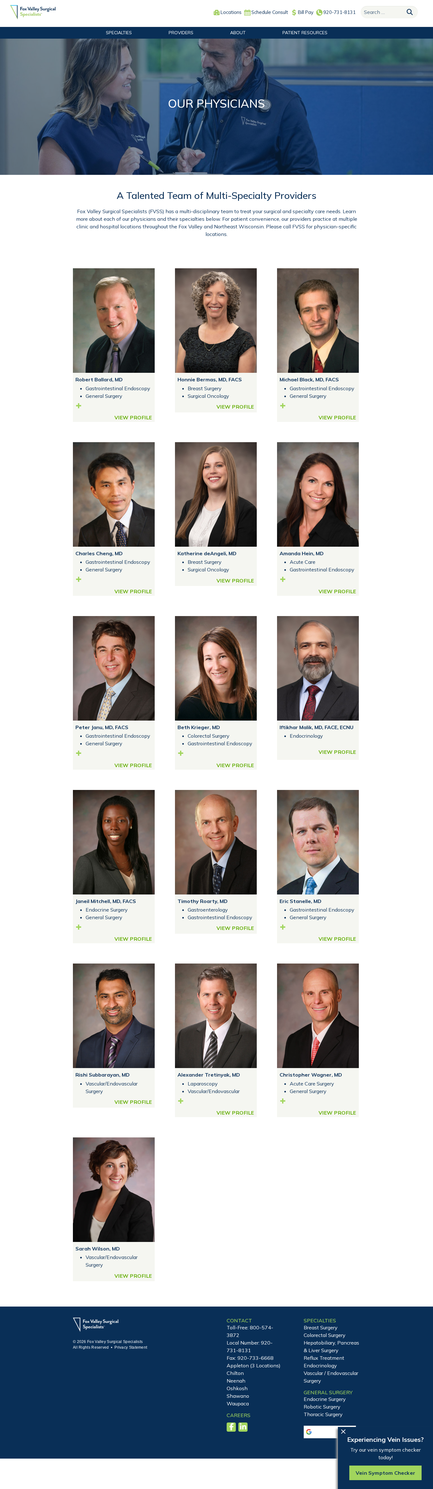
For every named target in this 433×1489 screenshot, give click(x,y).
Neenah (236, 1381)
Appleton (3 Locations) (254, 1365)
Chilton (235, 1373)
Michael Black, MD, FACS (309, 379)
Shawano (238, 1396)
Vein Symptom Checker (385, 1473)
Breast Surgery (321, 1327)
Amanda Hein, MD (302, 553)
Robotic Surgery (322, 1406)
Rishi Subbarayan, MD (102, 1075)
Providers (181, 32)
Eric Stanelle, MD (300, 901)
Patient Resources (304, 32)
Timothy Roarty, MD (203, 901)
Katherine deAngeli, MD (207, 553)
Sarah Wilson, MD (97, 1248)
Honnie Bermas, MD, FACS (210, 379)
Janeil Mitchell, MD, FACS (105, 901)
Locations (231, 12)
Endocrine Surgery (325, 1399)
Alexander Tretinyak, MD (209, 1075)
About (238, 32)
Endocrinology (320, 1365)
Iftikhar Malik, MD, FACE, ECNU (316, 727)
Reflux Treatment (324, 1358)
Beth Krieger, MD (199, 727)
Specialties (119, 32)
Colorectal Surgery (325, 1335)
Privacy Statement (130, 1347)
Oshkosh (237, 1388)
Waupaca (238, 1403)
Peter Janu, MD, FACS (101, 727)
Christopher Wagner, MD (311, 1075)
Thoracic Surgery (323, 1414)
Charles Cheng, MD (99, 553)
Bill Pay (305, 12)
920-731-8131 (339, 12)
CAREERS (238, 1415)
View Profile (133, 417)
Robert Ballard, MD (99, 379)
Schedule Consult (269, 12)
